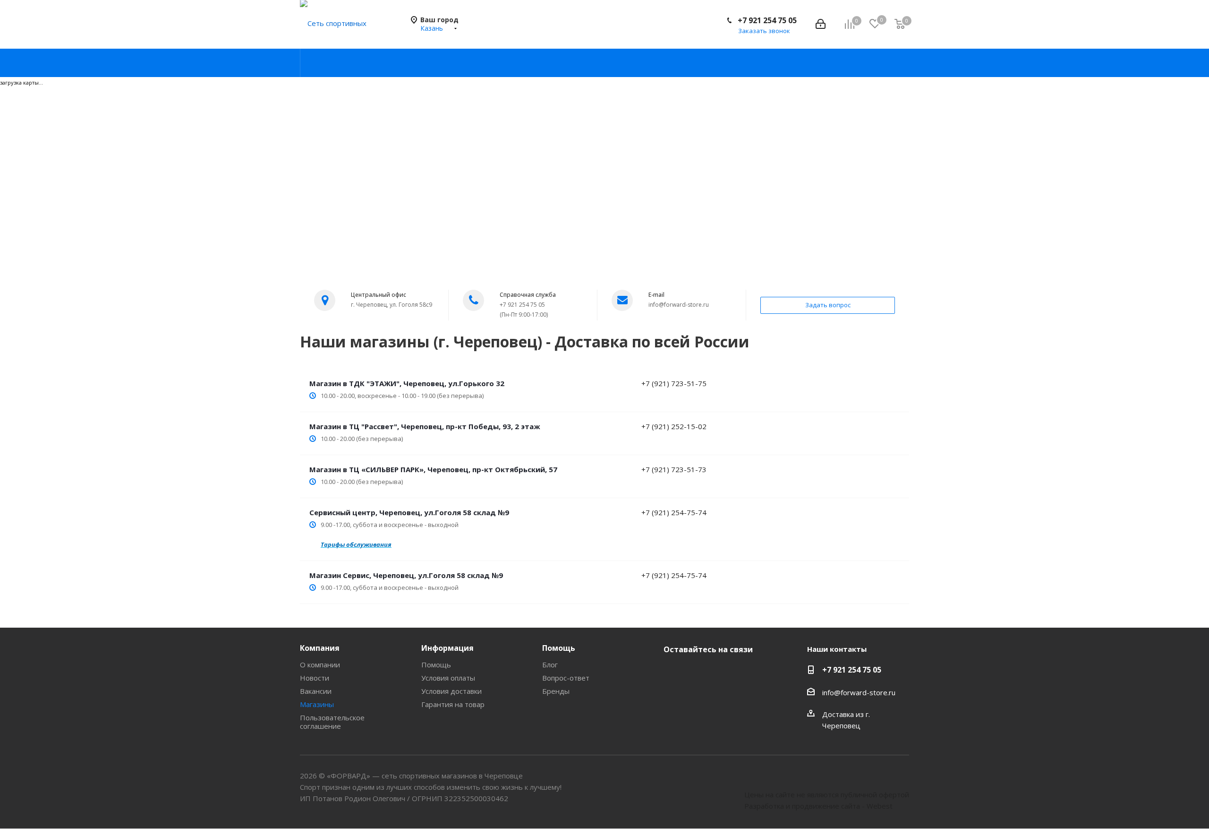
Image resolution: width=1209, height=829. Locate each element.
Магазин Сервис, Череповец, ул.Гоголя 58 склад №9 (406, 575)
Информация (447, 648)
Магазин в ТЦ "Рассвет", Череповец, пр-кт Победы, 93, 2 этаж (424, 426)
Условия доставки (451, 691)
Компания (320, 648)
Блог (550, 664)
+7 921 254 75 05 (767, 20)
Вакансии (316, 691)
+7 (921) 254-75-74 (674, 512)
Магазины (317, 704)
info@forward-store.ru (858, 692)
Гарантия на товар (453, 704)
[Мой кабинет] (821, 24)
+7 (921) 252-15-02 (674, 426)
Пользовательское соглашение (332, 722)
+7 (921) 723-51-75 (674, 383)
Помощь (436, 664)
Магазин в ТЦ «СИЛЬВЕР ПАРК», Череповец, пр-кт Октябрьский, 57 (433, 469)
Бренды (556, 691)
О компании (320, 664)
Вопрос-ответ (565, 677)
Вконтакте (673, 671)
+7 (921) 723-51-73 (674, 469)
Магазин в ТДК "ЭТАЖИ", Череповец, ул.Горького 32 (406, 383)
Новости (314, 677)
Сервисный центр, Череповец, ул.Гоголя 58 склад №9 (409, 512)
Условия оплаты (448, 677)
